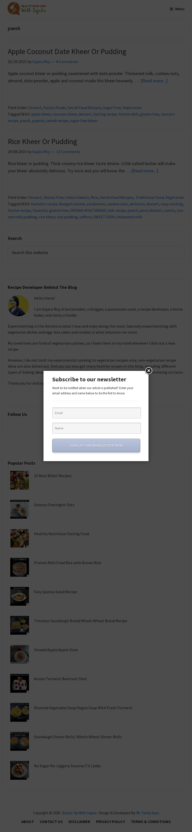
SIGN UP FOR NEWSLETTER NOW (96, 445)
